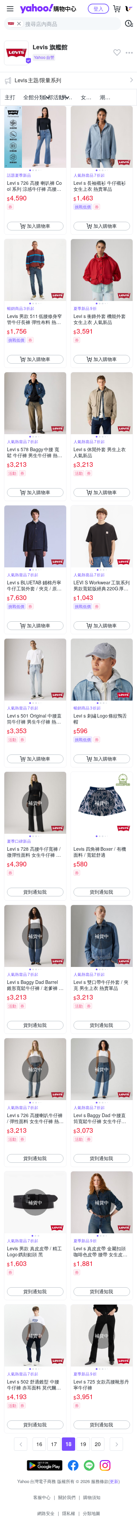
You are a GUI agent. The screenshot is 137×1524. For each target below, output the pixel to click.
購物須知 (91, 1497)
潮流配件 (107, 97)
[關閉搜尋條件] (19, 24)
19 (83, 1444)
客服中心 (42, 1497)
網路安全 (46, 1513)
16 (39, 1444)
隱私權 (68, 1513)
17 (54, 1444)
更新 (114, 1481)
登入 (98, 8)
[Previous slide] (8, 137)
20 (98, 1444)
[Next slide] (62, 137)
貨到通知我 (35, 891)
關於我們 (66, 1497)
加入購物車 (38, 225)
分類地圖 (91, 1513)
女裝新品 (88, 97)
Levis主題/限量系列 (38, 80)
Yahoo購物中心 (48, 8)
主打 (10, 97)
